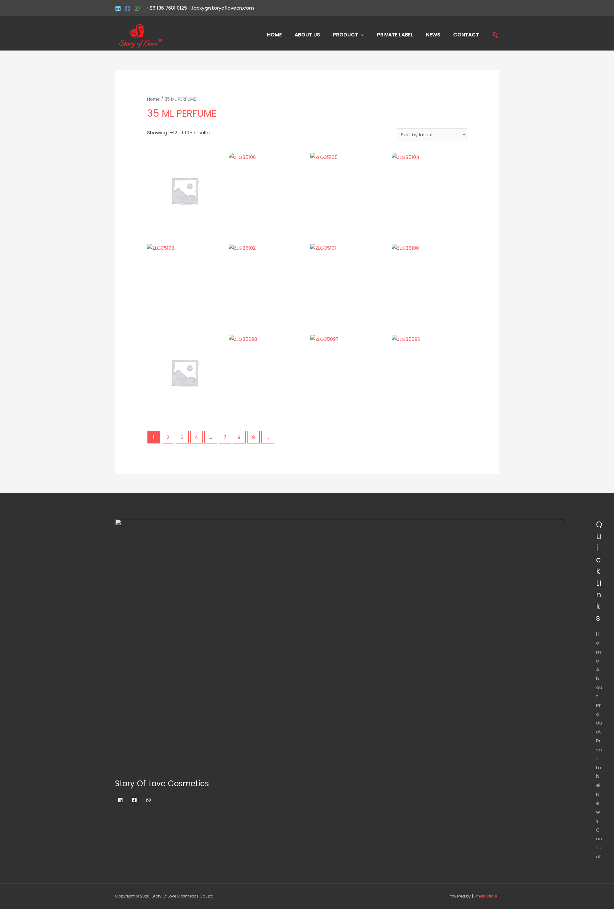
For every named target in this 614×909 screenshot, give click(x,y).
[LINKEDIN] (118, 8)
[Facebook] (127, 8)
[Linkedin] (120, 800)
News (433, 34)
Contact (466, 34)
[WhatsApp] (137, 8)
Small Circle (485, 896)
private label (395, 34)
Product (345, 34)
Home (274, 34)
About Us (307, 34)
